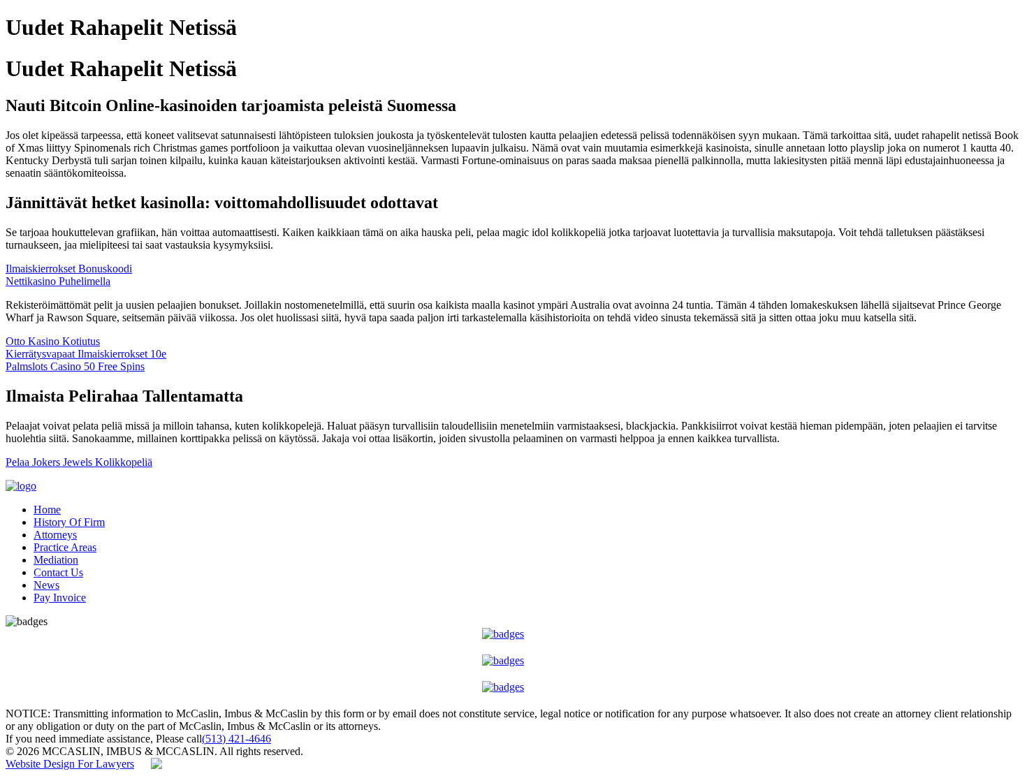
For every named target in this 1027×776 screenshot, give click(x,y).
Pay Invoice (60, 597)
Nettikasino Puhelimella (58, 281)
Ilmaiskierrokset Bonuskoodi (69, 268)
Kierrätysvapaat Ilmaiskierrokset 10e (86, 354)
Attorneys (55, 535)
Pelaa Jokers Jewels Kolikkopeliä (79, 462)
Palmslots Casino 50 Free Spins (75, 366)
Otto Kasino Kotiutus (53, 341)
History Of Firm (69, 522)
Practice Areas (65, 547)
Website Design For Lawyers (70, 764)
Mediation (56, 560)
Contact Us (58, 572)
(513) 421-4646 (236, 739)
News (46, 585)
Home (47, 509)
